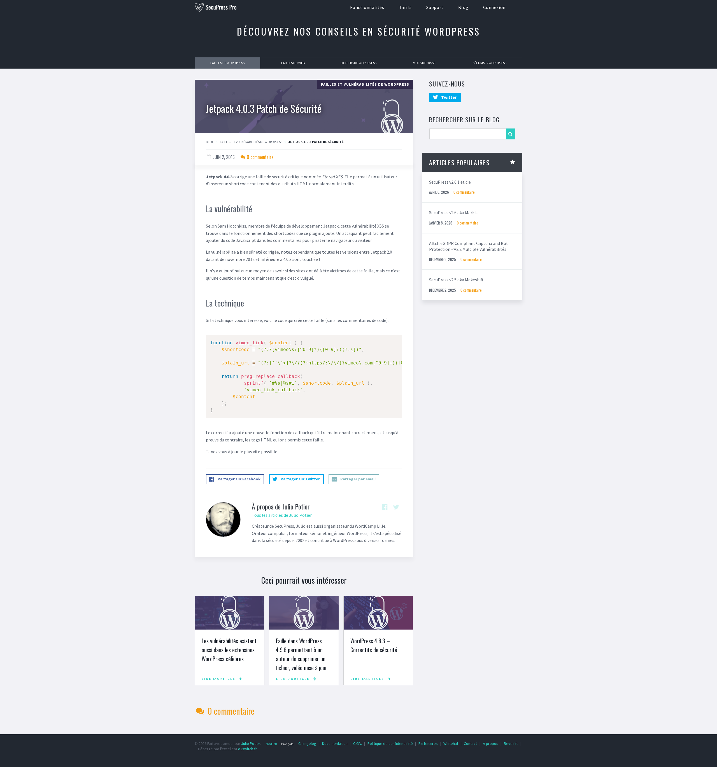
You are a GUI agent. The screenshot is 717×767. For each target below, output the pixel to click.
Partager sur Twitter (300, 478)
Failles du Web (293, 63)
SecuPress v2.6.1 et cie (450, 182)
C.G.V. (357, 743)
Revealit (511, 743)
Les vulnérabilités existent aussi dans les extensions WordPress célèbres (229, 650)
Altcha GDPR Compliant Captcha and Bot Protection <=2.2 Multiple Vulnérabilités (468, 246)
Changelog (307, 743)
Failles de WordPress (227, 63)
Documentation (335, 743)
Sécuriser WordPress (489, 63)
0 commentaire (259, 157)
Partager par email (358, 478)
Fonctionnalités (367, 7)
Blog (463, 7)
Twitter (448, 97)
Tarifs (405, 7)
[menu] (279, 744)
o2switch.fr (247, 748)
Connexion (494, 7)
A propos (490, 743)
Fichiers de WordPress (358, 63)
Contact (470, 743)
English (271, 744)
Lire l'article (219, 679)
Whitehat (450, 743)
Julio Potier (250, 743)
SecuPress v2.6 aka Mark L (453, 212)
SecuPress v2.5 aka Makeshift (456, 279)
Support (435, 7)
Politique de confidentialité (390, 743)
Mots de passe (424, 63)
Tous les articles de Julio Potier (282, 515)
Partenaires (428, 743)
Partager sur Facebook (239, 478)
